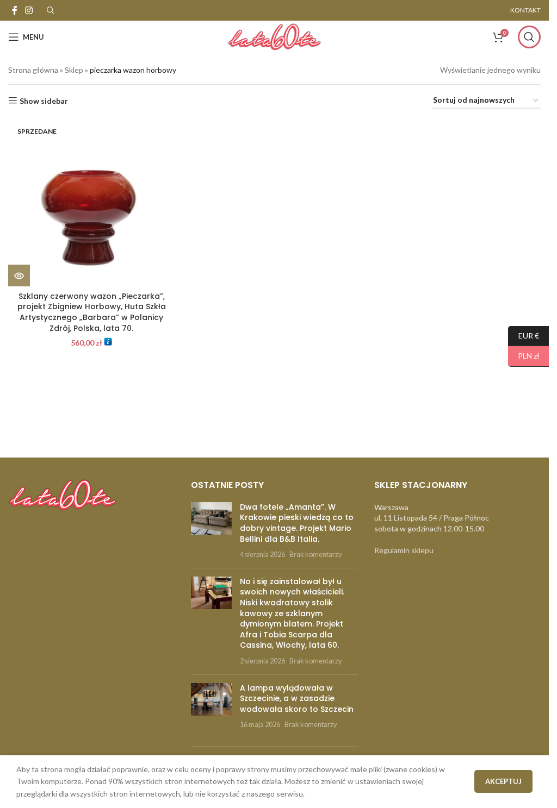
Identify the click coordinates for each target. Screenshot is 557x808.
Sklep (74, 69)
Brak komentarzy (315, 554)
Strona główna (33, 69)
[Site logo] (274, 36)
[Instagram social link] (28, 10)
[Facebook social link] (14, 10)
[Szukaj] (529, 37)
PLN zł (524, 355)
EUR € (523, 335)
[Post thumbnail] (211, 531)
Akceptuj (503, 781)
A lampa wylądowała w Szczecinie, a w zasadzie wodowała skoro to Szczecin (297, 698)
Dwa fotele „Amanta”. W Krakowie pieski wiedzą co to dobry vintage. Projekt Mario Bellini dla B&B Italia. (297, 523)
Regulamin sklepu (404, 550)
